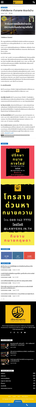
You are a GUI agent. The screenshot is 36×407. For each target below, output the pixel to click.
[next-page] (4, 299)
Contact (14, 396)
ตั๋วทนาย (6, 135)
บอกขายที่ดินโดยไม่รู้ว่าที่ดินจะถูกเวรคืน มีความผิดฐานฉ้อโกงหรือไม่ (16, 281)
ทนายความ (15, 135)
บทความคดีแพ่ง (5, 378)
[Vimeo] (22, 332)
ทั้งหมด (3, 383)
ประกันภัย (3, 386)
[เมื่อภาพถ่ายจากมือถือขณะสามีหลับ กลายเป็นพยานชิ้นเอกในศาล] (5, 354)
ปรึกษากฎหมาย (25, 396)
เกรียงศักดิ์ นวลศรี (8, 133)
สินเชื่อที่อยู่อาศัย (4, 136)
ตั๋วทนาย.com (11, 135)
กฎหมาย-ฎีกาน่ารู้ (8, 5)
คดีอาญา (3, 376)
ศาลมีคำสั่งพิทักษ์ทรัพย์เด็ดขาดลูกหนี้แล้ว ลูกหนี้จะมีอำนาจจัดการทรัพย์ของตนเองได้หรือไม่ (17, 274)
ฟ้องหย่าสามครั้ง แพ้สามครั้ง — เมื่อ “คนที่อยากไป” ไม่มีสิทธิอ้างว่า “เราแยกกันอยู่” (22, 344)
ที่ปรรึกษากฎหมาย (26, 135)
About (9, 396)
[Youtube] (25, 332)
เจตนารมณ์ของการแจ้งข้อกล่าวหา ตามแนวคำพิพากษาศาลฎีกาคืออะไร (17, 294)
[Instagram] (14, 332)
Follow (18, 252)
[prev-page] (2, 299)
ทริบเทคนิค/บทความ (6, 388)
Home (2, 5)
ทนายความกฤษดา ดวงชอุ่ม (6, 270)
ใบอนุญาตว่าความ (10, 136)
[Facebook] (11, 332)
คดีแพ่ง (3, 373)
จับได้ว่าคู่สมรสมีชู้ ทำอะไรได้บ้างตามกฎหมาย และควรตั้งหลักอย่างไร (22, 360)
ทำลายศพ (20, 135)
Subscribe (29, 252)
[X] (18, 332)
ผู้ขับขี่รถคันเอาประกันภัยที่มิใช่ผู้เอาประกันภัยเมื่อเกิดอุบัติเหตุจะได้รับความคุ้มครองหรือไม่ (17, 267)
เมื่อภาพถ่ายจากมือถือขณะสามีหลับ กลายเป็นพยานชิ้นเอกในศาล (22, 352)
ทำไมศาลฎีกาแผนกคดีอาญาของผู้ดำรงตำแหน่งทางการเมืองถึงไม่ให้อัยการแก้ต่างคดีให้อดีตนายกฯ (17, 287)
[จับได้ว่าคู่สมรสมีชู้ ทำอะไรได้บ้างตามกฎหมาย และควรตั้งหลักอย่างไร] (5, 362)
